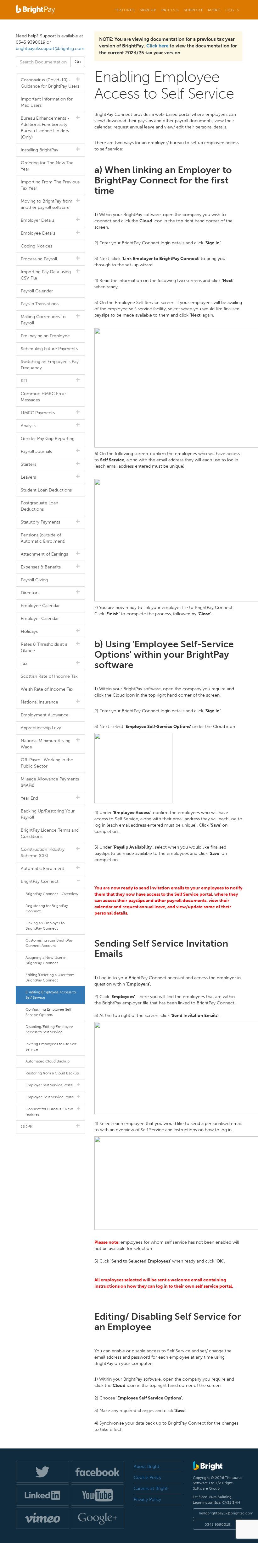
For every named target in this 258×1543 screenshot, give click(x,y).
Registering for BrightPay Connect (46, 908)
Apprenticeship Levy (41, 728)
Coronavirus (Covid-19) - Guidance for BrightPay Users (50, 83)
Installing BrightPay (39, 150)
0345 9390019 (217, 1524)
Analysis (28, 425)
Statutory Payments (40, 522)
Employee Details (38, 233)
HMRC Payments (38, 413)
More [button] (214, 10)
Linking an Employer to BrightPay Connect (44, 926)
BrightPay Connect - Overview (51, 894)
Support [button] (193, 10)
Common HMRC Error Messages (43, 397)
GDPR (27, 1126)
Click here (157, 46)
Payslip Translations (40, 304)
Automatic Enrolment (42, 868)
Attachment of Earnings (44, 554)
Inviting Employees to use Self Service (50, 1046)
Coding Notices (36, 246)
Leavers (28, 477)
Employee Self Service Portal (49, 1097)
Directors (30, 592)
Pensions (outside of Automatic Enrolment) (43, 538)
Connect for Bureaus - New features (49, 1112)
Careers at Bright (150, 1488)
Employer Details (37, 220)
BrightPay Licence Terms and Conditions (50, 833)
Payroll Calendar (37, 291)
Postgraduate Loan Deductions (39, 506)
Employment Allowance (45, 715)
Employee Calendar (40, 605)
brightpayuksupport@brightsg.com (50, 48)
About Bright (146, 1466)
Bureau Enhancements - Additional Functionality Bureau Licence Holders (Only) (45, 128)
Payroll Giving (34, 580)
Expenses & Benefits (41, 567)
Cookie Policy (147, 1477)
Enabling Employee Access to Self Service (50, 995)
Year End (29, 798)
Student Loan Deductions (46, 490)
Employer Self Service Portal (49, 1085)
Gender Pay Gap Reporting (48, 438)
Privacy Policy (147, 1499)
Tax (24, 663)
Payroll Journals (36, 451)
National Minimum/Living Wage (45, 744)
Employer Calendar (40, 618)
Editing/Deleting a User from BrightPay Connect (50, 977)
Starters (28, 464)
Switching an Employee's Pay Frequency (50, 365)
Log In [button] (232, 10)
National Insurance (39, 702)
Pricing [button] (170, 10)
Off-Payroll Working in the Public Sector (47, 763)
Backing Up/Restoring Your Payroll (48, 814)
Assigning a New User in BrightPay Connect (45, 960)
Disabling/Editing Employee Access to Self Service (49, 1029)
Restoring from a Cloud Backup (52, 1073)
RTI (24, 380)
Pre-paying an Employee (45, 336)
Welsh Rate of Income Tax (47, 689)
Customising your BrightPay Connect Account (49, 943)
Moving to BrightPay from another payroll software (46, 204)
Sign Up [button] (148, 10)
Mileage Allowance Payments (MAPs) (50, 782)
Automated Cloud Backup (47, 1061)
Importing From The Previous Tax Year (50, 185)
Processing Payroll (39, 259)
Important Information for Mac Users (47, 102)
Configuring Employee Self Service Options (48, 1012)
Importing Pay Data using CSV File (46, 275)
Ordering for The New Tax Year (47, 166)
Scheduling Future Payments (49, 348)
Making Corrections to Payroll (43, 320)
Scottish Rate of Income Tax (49, 676)
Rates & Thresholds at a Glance (44, 647)
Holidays (29, 631)
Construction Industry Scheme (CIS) (42, 852)
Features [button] (125, 10)
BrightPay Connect (40, 881)
